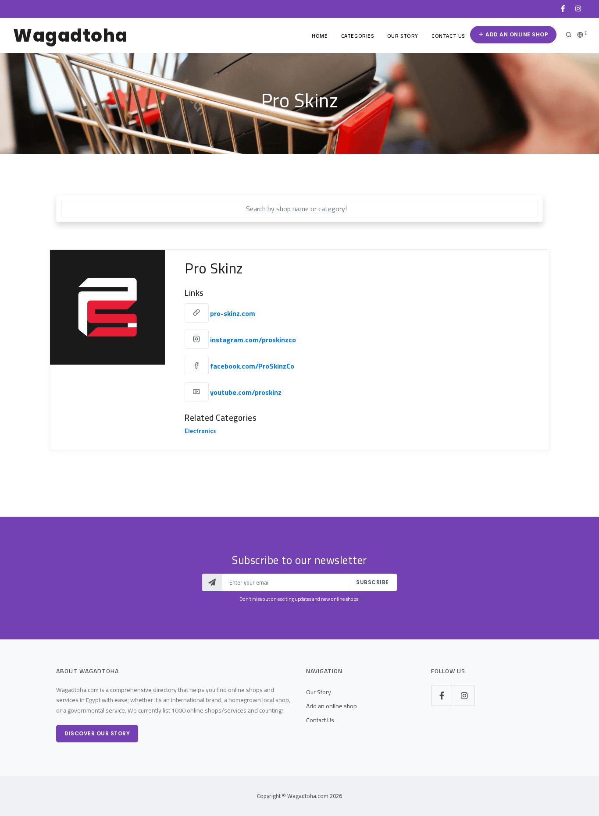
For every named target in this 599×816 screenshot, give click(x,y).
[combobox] (299, 208)
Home (320, 36)
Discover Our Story (97, 733)
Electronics (200, 432)
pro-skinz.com (232, 313)
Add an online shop (516, 34)
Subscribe (372, 582)
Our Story (402, 36)
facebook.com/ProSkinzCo (252, 366)
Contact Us (448, 36)
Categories (357, 36)
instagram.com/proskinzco (253, 339)
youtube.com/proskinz (246, 392)
